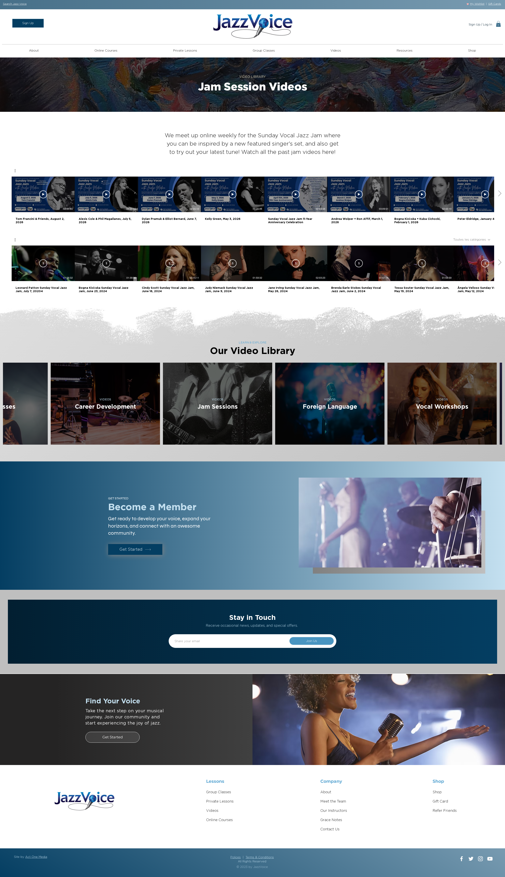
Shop (437, 792)
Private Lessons (220, 801)
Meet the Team (333, 801)
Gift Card (440, 801)
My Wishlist (477, 4)
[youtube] (490, 858)
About (325, 792)
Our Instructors (333, 811)
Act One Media (36, 856)
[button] (15, 4)
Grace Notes (331, 820)
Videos (212, 811)
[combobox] (471, 240)
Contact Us (329, 829)
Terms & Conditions (260, 857)
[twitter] (471, 858)
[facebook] (461, 858)
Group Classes (218, 792)
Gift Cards (494, 4)
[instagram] (480, 858)
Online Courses (219, 820)
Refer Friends (445, 811)
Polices (235, 857)
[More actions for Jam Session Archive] (17, 240)
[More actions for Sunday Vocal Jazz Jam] (17, 170)
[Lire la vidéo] (43, 194)
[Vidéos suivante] (499, 193)
